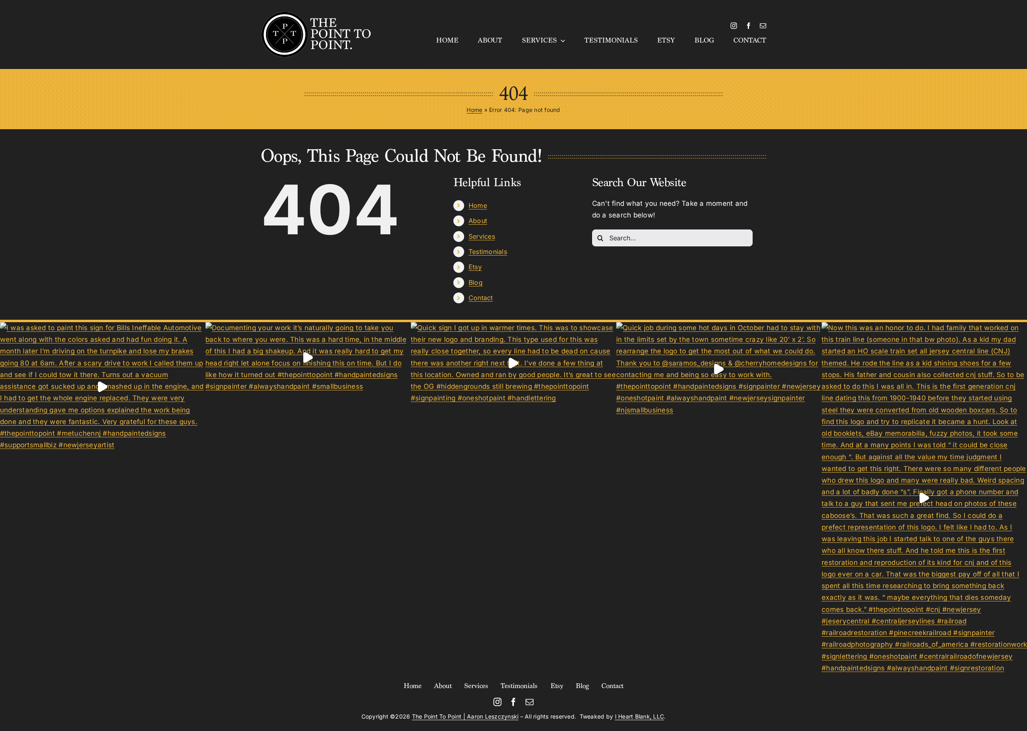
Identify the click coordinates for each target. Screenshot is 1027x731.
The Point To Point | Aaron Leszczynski (465, 716)
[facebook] (748, 25)
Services (482, 236)
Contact (481, 298)
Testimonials (488, 252)
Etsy (475, 267)
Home (474, 109)
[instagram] (734, 25)
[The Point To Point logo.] (316, 14)
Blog (476, 282)
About (478, 221)
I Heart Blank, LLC (639, 716)
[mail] (763, 25)
